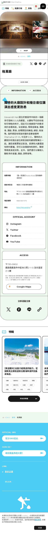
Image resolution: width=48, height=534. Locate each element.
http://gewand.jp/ (23, 207)
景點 (29, 56)
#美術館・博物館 (24, 82)
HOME (23, 56)
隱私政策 (37, 520)
